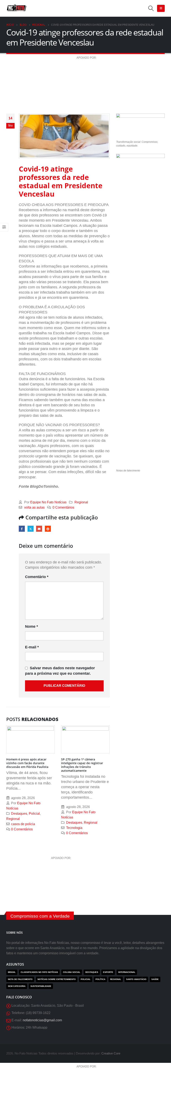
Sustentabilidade (40, 986)
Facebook (22, 529)
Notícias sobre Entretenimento (57, 979)
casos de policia (23, 824)
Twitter (31, 529)
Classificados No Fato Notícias (39, 972)
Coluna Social (71, 972)
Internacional (126, 972)
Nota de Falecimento (20, 979)
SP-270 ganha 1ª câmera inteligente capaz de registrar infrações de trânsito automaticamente (82, 765)
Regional (81, 502)
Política (100, 979)
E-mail (39, 529)
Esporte (108, 972)
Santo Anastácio (136, 979)
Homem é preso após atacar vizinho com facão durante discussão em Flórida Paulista (27, 763)
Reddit (48, 529)
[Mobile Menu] (161, 8)
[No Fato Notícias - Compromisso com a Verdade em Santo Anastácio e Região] (16, 8)
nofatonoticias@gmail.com (42, 1020)
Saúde (155, 979)
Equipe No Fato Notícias (48, 502)
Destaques (19, 813)
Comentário (36, 577)
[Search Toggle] (151, 8)
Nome (31, 626)
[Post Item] (30, 739)
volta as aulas (34, 507)
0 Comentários (63, 507)
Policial (34, 813)
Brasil (12, 972)
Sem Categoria (16, 986)
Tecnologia (74, 828)
